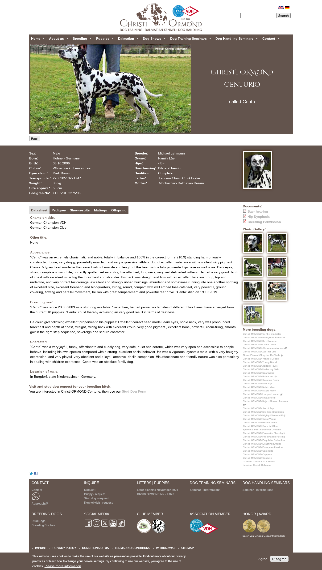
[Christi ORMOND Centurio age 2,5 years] (254, 253)
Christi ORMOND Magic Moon (259, 390)
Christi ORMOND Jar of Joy (258, 408)
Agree (262, 559)
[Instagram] (96, 526)
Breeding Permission (264, 222)
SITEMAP (187, 547)
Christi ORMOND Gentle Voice (260, 422)
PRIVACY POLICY (64, 547)
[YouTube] (113, 526)
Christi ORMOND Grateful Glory (261, 426)
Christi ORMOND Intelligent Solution (263, 412)
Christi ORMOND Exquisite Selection (264, 440)
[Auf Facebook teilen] (36, 474)
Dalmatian (125, 40)
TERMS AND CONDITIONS (132, 547)
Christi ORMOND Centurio (257, 458)
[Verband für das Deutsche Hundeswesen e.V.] (204, 533)
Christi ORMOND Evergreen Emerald (264, 337)
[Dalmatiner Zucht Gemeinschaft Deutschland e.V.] (144, 532)
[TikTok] (121, 526)
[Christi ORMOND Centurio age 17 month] (254, 324)
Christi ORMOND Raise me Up (260, 376)
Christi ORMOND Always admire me (264, 348)
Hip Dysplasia (259, 217)
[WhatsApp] (36, 499)
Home (34, 40)
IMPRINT (41, 547)
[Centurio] (287, 8)
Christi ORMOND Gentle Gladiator (262, 334)
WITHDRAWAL (165, 547)
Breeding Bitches (43, 525)
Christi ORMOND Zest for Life (259, 351)
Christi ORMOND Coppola (257, 454)
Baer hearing (258, 211)
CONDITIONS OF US (95, 547)
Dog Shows (151, 40)
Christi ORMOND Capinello (258, 451)
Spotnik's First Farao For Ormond (262, 429)
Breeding (79, 40)
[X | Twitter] (105, 526)
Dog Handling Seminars (233, 40)
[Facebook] (88, 526)
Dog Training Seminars (187, 40)
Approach (39, 503)
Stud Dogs (38, 521)
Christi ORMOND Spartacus (258, 373)
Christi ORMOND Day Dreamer (260, 341)
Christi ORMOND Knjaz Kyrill (259, 397)
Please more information (63, 566)
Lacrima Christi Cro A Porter (259, 461)
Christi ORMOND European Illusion (263, 447)
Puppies (101, 40)
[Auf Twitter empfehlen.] (31, 474)
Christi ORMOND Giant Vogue (259, 419)
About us (55, 40)
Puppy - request (94, 494)
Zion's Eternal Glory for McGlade (262, 355)
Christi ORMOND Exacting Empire (262, 443)
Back (34, 139)
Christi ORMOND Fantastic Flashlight (264, 433)
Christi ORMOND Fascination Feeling (264, 436)
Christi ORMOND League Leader (262, 394)
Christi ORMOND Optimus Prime (261, 380)
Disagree (279, 559)
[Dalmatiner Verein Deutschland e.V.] (158, 532)
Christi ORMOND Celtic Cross (260, 344)
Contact (267, 40)
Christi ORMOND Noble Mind (259, 387)
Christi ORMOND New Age (257, 383)
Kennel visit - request (98, 502)
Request (89, 490)
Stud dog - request (96, 498)
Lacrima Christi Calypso (257, 465)
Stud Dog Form (134, 391)
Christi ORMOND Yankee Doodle (261, 358)
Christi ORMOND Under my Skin (261, 369)
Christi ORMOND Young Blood (260, 362)
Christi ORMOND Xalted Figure (260, 365)
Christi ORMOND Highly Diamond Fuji (264, 415)
